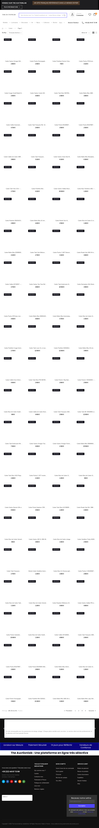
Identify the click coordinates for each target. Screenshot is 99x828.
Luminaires (14, 22)
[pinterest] (19, 781)
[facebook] (7, 781)
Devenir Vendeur (73, 22)
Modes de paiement (82, 768)
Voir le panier (59, 771)
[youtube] (15, 781)
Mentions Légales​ (39, 789)
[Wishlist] (89, 14)
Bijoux (38, 22)
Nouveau (8, 39)
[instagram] (11, 781)
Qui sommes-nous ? (40, 770)
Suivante (91, 710)
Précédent (69, 710)
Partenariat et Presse (40, 779)
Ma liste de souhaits (61, 777)
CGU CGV (37, 786)
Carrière (36, 773)
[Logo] (9, 14)
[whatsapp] (23, 781)
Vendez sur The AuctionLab (14, 3)
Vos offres (59, 780)
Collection (47, 22)
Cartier (10, 28)
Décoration (24, 22)
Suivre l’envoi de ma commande (65, 768)
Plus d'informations (11, 7)
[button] (93, 33)
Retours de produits (82, 771)
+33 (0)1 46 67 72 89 (91, 22)
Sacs (60, 22)
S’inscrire (58, 774)
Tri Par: (4, 32)
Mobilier (5, 22)
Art (32, 22)
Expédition (80, 777)
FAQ (78, 784)
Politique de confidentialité (41, 783)
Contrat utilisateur (78, 812)
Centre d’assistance (83, 774)
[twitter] (3, 781)
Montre (55, 22)
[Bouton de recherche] (64, 15)
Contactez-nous (38, 776)
